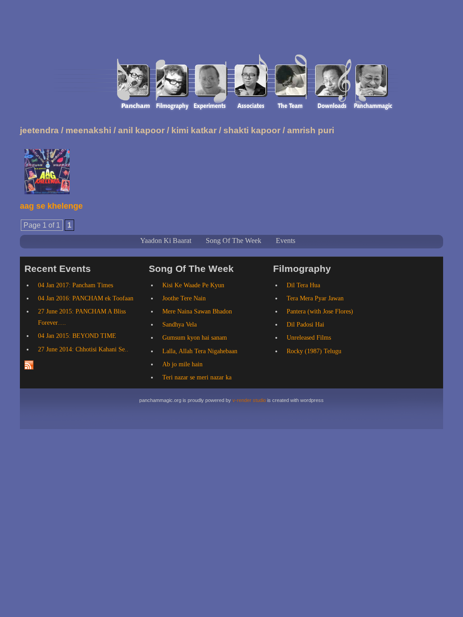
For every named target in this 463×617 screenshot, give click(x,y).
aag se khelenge (51, 205)
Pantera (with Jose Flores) (320, 311)
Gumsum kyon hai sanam (194, 337)
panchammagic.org (108, 33)
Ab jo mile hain (182, 364)
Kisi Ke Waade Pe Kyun (193, 285)
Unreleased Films (309, 337)
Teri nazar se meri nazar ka (197, 377)
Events (285, 240)
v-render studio (249, 400)
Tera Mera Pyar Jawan (315, 298)
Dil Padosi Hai (305, 324)
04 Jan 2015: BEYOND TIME (77, 335)
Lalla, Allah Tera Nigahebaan (199, 351)
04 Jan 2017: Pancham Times (75, 285)
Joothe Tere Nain (184, 298)
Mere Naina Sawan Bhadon (197, 311)
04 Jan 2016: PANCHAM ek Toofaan (85, 298)
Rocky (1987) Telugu (314, 351)
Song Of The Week (233, 240)
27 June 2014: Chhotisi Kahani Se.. (83, 349)
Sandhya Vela (179, 324)
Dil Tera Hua (303, 285)
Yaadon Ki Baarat (165, 240)
